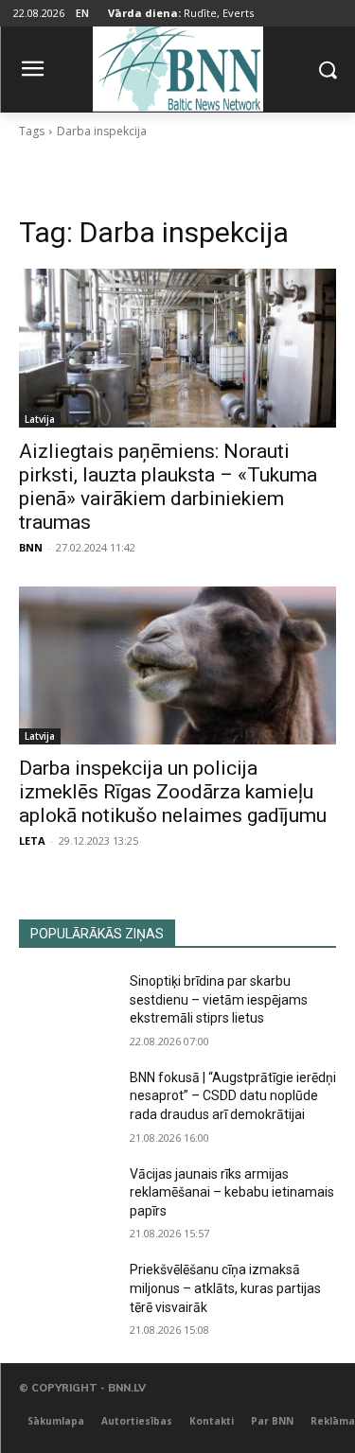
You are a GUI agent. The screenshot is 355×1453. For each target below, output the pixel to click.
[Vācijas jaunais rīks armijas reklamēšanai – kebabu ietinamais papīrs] (67, 1198)
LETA (32, 840)
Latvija (40, 419)
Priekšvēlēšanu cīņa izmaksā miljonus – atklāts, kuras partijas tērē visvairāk (225, 1288)
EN (82, 13)
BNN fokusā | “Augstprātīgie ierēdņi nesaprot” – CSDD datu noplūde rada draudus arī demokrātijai (233, 1096)
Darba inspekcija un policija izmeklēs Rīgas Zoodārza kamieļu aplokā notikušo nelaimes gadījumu (173, 792)
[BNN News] (177, 66)
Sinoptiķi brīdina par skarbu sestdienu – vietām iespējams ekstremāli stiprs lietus (219, 999)
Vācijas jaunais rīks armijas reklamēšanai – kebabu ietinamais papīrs (232, 1192)
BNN (31, 547)
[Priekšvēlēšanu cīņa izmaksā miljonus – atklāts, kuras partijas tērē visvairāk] (67, 1294)
